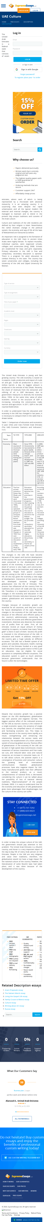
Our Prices (21, 1186)
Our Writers (23, 1191)
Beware (34, 1191)
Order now (23, 10)
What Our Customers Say (22, 1071)
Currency (7, 348)
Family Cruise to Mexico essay (17, 999)
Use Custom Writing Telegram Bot (24, 1158)
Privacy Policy (24, 1213)
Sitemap (17, 1215)
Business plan (19, 1090)
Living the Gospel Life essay (16, 996)
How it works (8, 1182)
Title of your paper (11, 302)
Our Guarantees (22, 1182)
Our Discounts (9, 1186)
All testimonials (22, 1119)
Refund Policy (36, 1213)
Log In (27, 59)
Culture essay (10, 1003)
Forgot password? (27, 74)
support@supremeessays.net (22, 815)
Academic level (9, 311)
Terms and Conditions (10, 1213)
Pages (6, 320)
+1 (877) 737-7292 (26, 808)
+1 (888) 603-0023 (26, 811)
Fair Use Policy (7, 1215)
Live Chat (31, 825)
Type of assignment (10, 293)
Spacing (6, 339)
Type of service (9, 283)
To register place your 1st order (27, 77)
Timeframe (8, 329)
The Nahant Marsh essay (15, 993)
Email (15, 40)
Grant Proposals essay (14, 990)
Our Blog (6, 1196)
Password (16, 49)
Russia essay (10, 1009)
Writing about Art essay (14, 1006)
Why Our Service (9, 1191)
